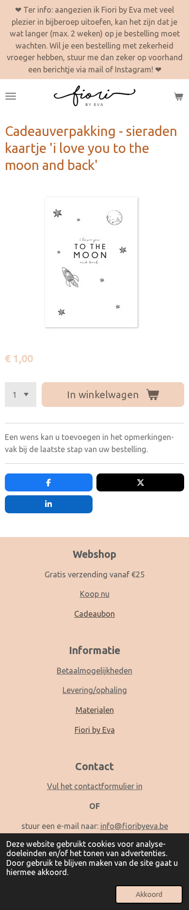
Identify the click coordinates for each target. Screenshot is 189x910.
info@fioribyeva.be (134, 826)
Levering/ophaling (95, 690)
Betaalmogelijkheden (94, 670)
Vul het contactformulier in (94, 786)
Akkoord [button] (149, 894)
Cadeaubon (94, 613)
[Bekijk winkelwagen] (178, 96)
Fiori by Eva (95, 729)
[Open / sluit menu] (10, 96)
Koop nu (95, 594)
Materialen (95, 710)
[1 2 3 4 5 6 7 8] (20, 394)
